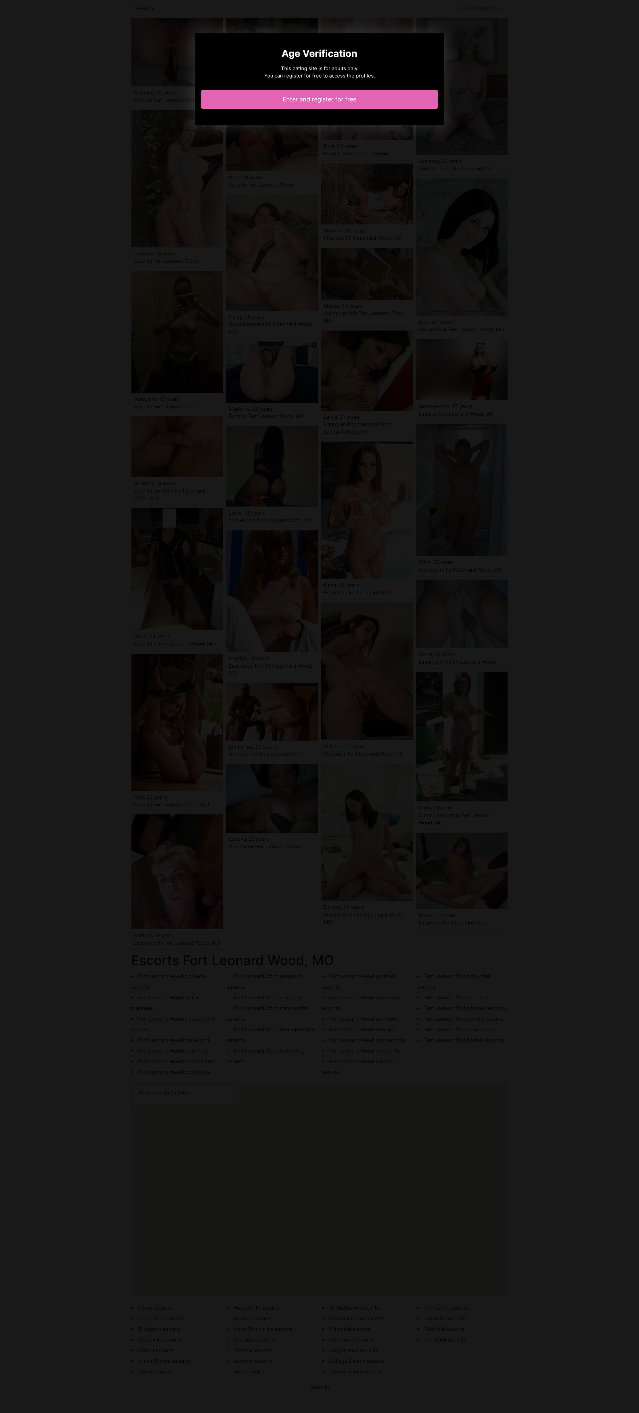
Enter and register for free (319, 99)
